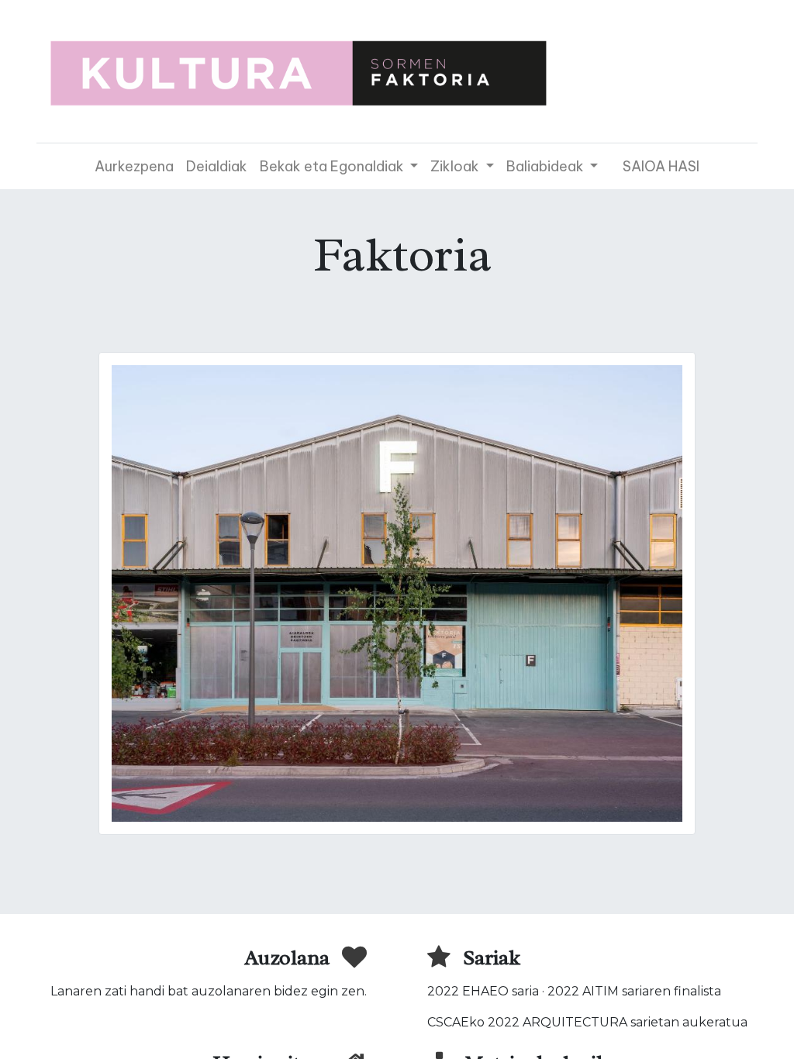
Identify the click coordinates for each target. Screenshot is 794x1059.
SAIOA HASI (661, 166)
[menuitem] (134, 166)
